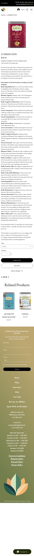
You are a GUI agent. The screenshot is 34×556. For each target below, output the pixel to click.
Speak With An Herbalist (17, 406)
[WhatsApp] (2, 277)
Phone (5, 357)
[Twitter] (8, 277)
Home (17, 377)
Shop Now (30, 4)
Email (5, 350)
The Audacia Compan (24, 501)
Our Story (17, 387)
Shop (17, 382)
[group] (17, 307)
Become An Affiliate (17, 401)
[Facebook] (4, 277)
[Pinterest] (6, 277)
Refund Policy (17, 462)
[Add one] (10, 254)
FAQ (17, 392)
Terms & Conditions (17, 456)
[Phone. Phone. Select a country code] (6, 360)
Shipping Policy (17, 458)
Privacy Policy (17, 465)
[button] (27, 10)
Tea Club (17, 397)
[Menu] (31, 9)
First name (6, 342)
